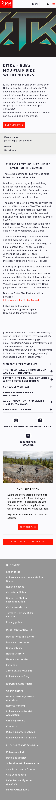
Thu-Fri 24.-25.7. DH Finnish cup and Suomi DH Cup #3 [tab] (24, 371)
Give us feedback (16, 774)
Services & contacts (19, 684)
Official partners (15, 720)
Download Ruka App (17, 789)
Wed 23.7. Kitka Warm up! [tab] (20, 364)
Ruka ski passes (15, 586)
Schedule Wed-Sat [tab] (16, 386)
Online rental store (16, 607)
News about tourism (17, 659)
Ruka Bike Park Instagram (28, 436)
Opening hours (14, 690)
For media (12, 665)
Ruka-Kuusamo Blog (17, 676)
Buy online (13, 565)
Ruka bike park (28, 527)
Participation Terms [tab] (17, 409)
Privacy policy (14, 622)
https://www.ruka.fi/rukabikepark (21, 300)
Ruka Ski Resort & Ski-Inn (22, 745)
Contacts (11, 726)
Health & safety (15, 653)
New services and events (20, 636)
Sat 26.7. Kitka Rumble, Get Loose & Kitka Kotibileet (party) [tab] (26, 379)
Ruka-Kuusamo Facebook (20, 731)
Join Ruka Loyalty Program (21, 769)
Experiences (13, 571)
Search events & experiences (28, 542)
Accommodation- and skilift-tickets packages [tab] (24, 402)
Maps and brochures (17, 642)
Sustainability (14, 648)
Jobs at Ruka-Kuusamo (19, 670)
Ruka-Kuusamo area (19, 629)
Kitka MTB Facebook (40, 421)
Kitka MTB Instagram (16, 421)
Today (35, 3)
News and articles (16, 757)
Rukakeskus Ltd (15, 752)
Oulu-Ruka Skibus (16, 592)
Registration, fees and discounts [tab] (19, 394)
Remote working (15, 705)
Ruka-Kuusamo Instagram (21, 737)
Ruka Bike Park (14, 125)
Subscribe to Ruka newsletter (23, 763)
